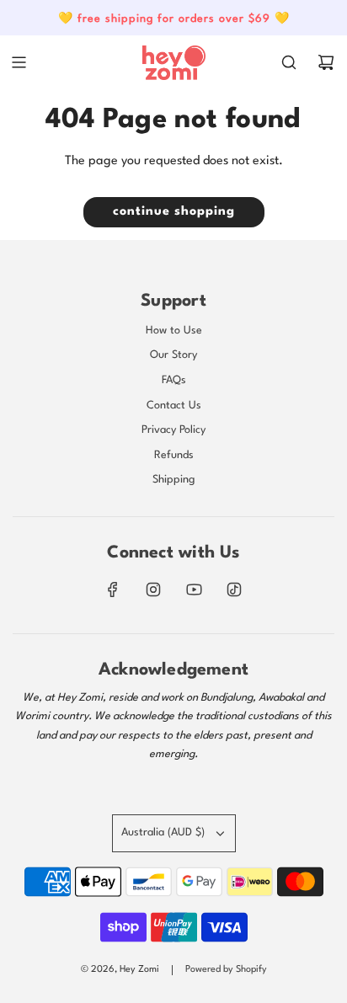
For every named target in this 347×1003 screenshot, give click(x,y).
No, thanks (90, 614)
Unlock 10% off (89, 585)
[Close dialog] (330, 428)
